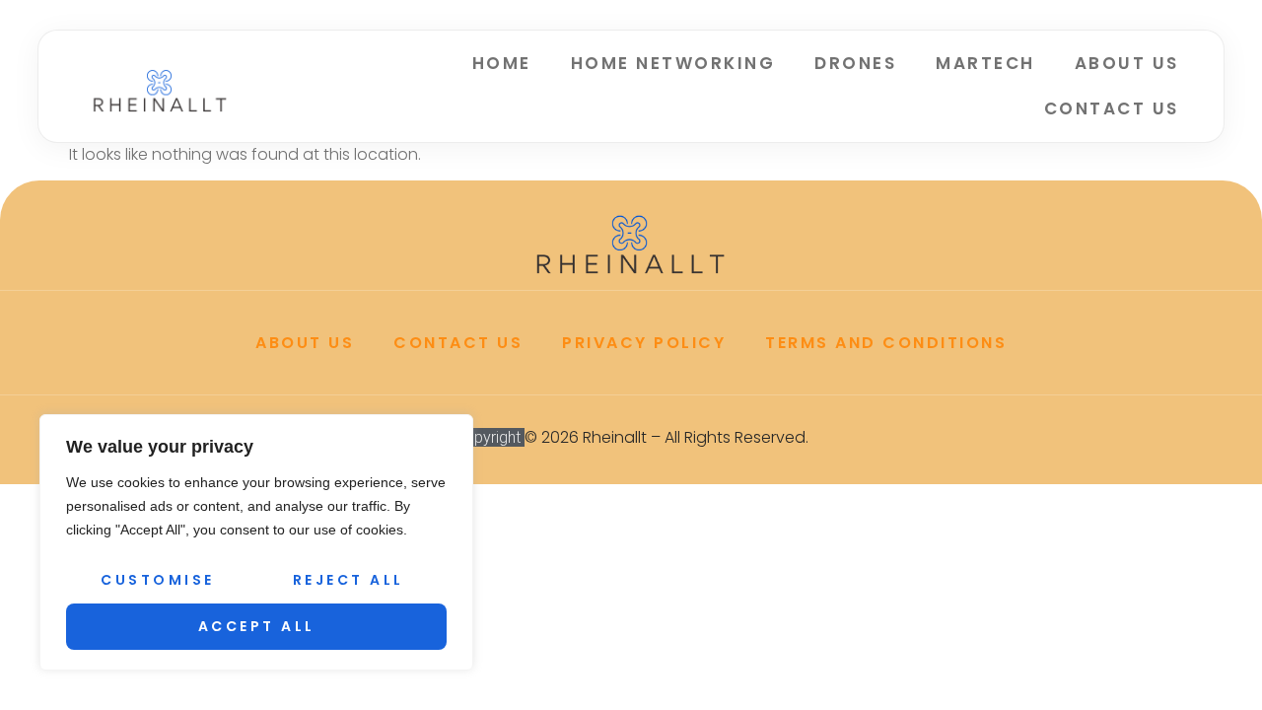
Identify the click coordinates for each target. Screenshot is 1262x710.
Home (501, 63)
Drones (855, 63)
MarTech (985, 63)
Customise (158, 580)
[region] (256, 542)
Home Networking (673, 63)
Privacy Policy (644, 342)
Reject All (348, 580)
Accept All (257, 626)
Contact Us (1111, 108)
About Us (1127, 63)
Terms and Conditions (886, 342)
